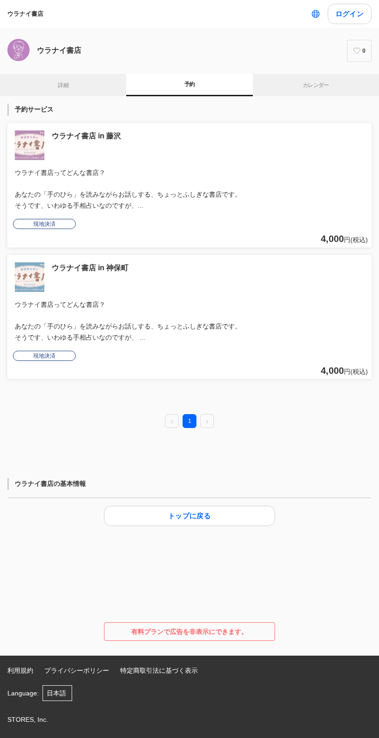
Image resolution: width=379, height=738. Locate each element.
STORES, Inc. (27, 719)
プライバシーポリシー (76, 670)
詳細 (63, 85)
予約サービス (34, 109)
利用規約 (20, 670)
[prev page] (172, 421)
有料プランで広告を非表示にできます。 (189, 631)
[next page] (207, 421)
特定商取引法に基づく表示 (159, 670)
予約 (189, 84)
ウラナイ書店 (25, 13)
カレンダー (316, 85)
